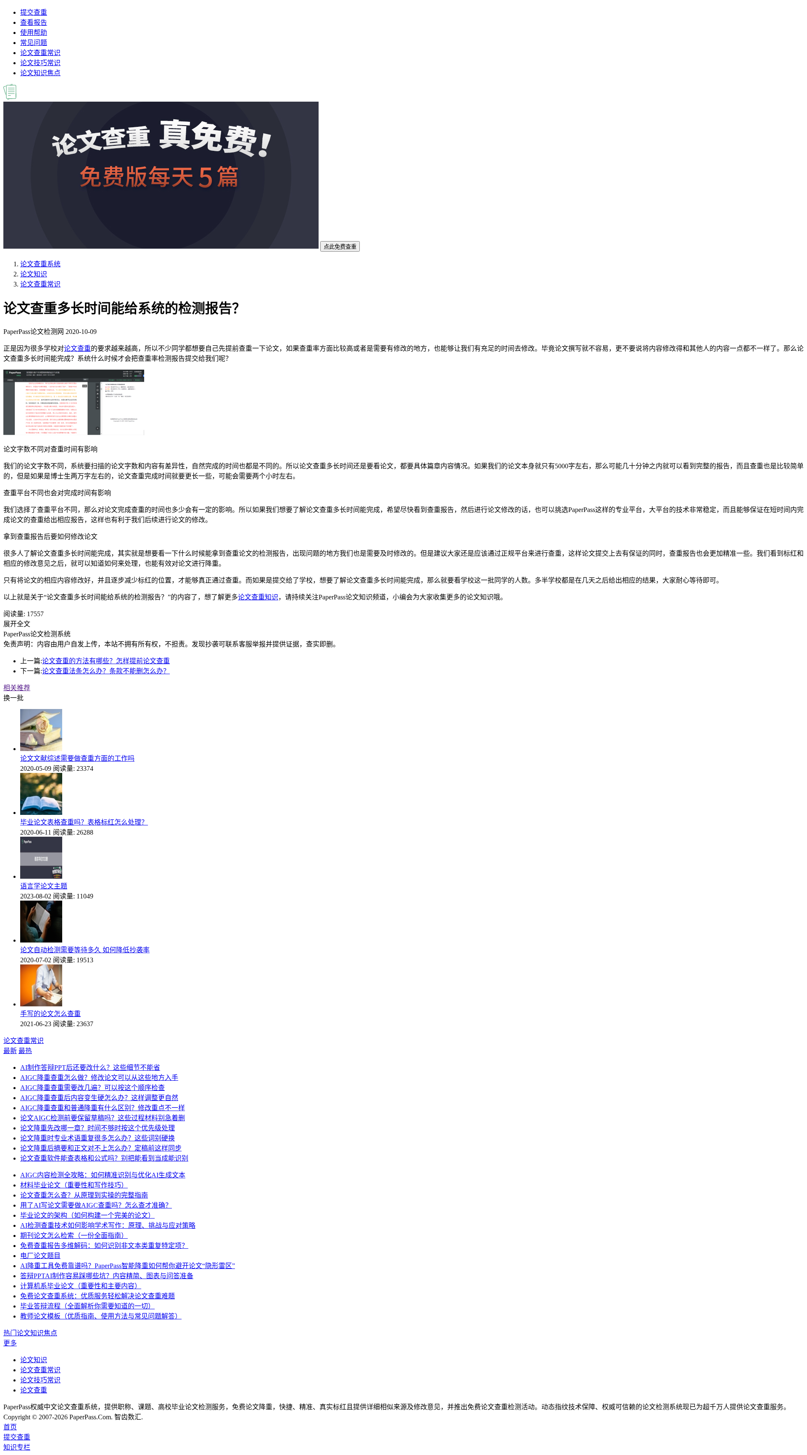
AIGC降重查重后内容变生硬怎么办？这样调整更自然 (99, 1097)
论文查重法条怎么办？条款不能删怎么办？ (106, 671)
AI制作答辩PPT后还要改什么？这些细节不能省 (90, 1067)
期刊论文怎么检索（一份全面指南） (74, 1235)
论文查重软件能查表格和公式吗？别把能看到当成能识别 (104, 1158)
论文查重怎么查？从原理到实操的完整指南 (84, 1195)
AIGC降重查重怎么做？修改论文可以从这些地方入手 (99, 1077)
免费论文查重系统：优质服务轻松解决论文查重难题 (97, 1296)
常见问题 (33, 42)
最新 (10, 1050)
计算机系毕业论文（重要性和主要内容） (80, 1286)
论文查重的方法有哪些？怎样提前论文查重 (106, 660)
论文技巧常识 (40, 62)
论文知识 (33, 274)
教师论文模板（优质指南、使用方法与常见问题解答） (101, 1316)
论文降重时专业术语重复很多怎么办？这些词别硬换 (97, 1138)
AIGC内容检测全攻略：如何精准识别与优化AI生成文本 (102, 1175)
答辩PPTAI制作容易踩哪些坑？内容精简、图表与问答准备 (106, 1275)
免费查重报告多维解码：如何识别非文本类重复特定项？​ (104, 1245)
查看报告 (33, 22)
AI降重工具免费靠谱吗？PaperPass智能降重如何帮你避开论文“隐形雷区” (127, 1265)
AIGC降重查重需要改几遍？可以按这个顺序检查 (92, 1087)
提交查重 (33, 12)
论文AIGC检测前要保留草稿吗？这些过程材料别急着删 (102, 1117)
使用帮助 (33, 32)
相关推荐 (16, 687)
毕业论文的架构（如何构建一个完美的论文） (87, 1215)
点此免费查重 (340, 247)
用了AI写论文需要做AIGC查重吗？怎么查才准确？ (96, 1205)
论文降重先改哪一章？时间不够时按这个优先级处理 (97, 1128)
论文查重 (77, 348)
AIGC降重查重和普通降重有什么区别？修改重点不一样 (102, 1107)
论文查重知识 (258, 597)
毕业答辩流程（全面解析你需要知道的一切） (87, 1306)
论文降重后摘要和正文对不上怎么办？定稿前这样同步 (101, 1148)
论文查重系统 (40, 264)
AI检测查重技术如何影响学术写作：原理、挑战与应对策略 (107, 1225)
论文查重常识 (40, 52)
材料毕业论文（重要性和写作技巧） (74, 1185)
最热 (25, 1050)
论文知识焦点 (40, 72)
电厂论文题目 (40, 1255)
